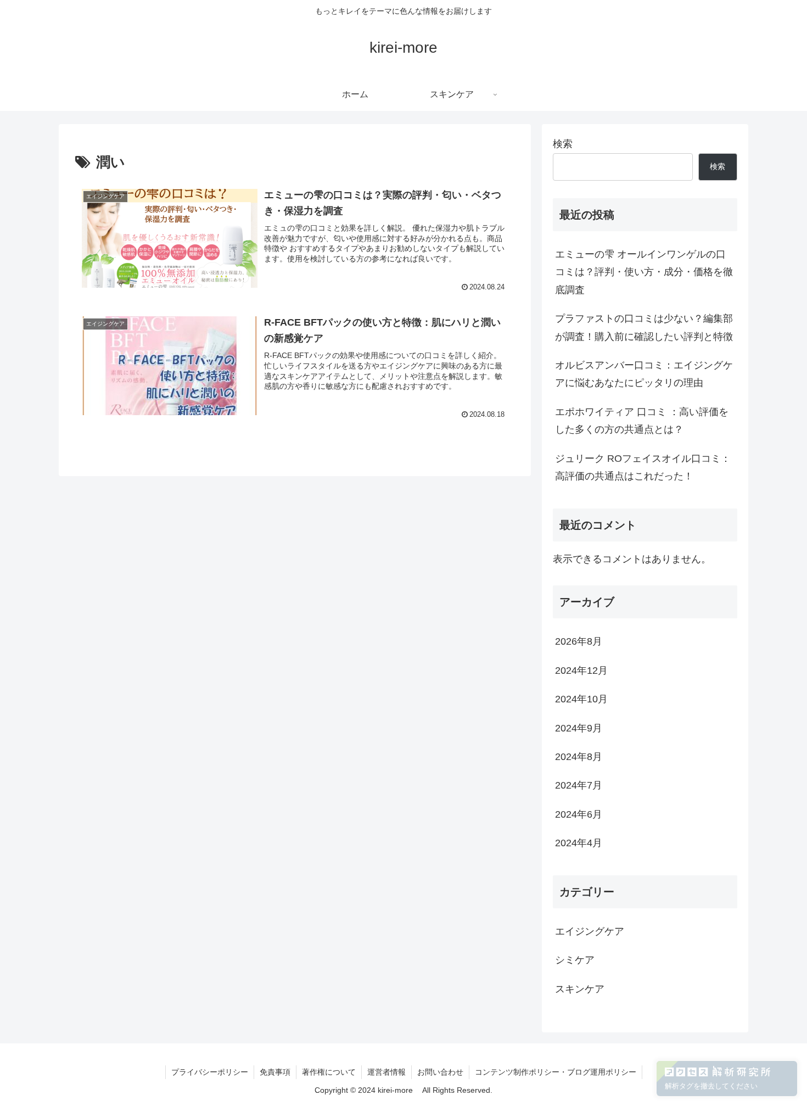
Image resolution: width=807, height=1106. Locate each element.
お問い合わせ (440, 1072)
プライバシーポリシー (209, 1072)
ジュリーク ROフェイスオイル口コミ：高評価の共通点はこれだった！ (643, 467)
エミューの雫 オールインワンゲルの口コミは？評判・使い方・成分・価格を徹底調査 (644, 272)
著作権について (329, 1072)
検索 (563, 143)
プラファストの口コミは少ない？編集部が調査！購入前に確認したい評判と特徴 (644, 327)
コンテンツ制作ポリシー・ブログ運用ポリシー (555, 1072)
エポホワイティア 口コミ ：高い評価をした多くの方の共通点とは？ (641, 420)
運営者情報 (386, 1072)
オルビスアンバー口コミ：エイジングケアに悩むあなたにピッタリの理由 (644, 374)
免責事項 (275, 1072)
